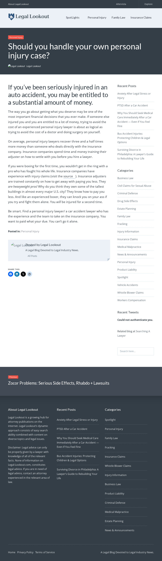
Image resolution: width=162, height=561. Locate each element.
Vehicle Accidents (127, 285)
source (68, 176)
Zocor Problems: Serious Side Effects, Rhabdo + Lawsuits (58, 383)
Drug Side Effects (127, 201)
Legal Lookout (33, 66)
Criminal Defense (127, 193)
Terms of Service (45, 552)
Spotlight (122, 277)
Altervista (121, 4)
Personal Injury (97, 17)
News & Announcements (132, 254)
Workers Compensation (131, 300)
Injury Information (128, 231)
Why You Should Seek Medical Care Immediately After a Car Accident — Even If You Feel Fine (78, 442)
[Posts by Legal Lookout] (22, 245)
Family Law (118, 17)
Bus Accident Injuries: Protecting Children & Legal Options (133, 138)
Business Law (125, 178)
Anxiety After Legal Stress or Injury (77, 420)
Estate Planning (126, 208)
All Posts (32, 255)
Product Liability (127, 269)
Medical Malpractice (129, 247)
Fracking (122, 224)
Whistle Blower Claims (130, 292)
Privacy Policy (25, 552)
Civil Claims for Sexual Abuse (134, 185)
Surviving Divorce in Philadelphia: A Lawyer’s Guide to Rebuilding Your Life (135, 154)
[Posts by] (17, 66)
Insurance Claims (141, 17)
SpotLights (72, 17)
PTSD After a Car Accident (132, 105)
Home (11, 552)
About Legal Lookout (18, 4)
